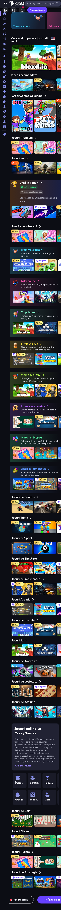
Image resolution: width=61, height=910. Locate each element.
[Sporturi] (4, 111)
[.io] (4, 96)
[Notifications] (22, 10)
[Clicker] (4, 76)
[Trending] (4, 28)
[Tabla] (4, 121)
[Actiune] (4, 56)
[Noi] (4, 23)
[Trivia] (4, 126)
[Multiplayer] (4, 43)
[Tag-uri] (4, 134)
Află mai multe (23, 765)
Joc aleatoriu (21, 899)
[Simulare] (4, 106)
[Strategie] (4, 116)
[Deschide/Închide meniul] (5, 3)
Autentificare (37, 10)
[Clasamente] (4, 48)
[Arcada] (4, 61)
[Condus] (4, 81)
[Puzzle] (4, 101)
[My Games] (14, 10)
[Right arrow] (54, 20)
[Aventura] (4, 66)
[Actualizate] (4, 33)
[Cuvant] (4, 86)
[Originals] (4, 38)
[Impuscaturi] (4, 91)
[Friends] (5, 10)
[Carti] (4, 71)
